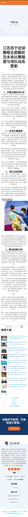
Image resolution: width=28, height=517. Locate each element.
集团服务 (14, 404)
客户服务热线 (14, 428)
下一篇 (25, 324)
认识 (14, 398)
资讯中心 (14, 402)
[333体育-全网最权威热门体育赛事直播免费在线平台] (14, 443)
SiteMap (15, 487)
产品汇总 (14, 400)
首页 (11, 24)
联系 (14, 406)
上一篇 (3, 324)
